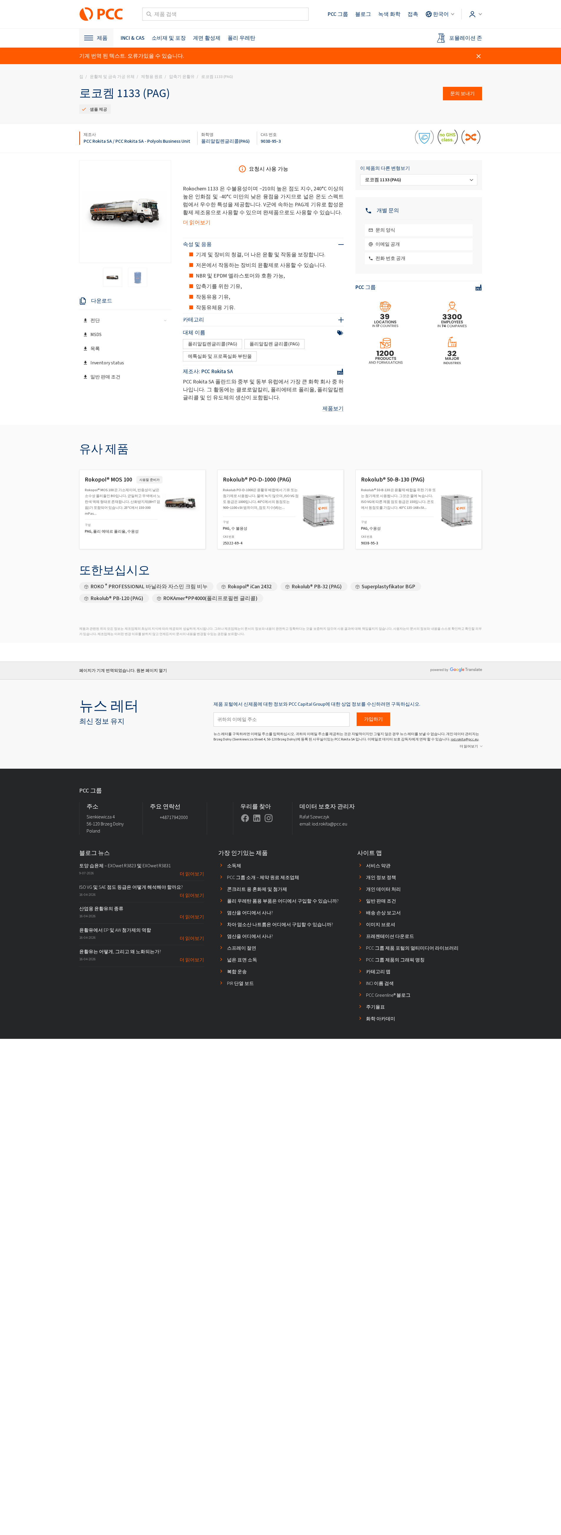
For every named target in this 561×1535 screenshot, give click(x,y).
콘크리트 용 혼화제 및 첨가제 (257, 889)
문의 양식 (385, 230)
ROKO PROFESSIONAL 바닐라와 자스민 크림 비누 (149, 586)
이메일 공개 (387, 244)
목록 (95, 348)
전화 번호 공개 (390, 258)
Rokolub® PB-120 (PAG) (116, 598)
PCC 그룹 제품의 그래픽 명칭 (395, 960)
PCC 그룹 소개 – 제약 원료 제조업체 (263, 877)
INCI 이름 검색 (380, 983)
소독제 (234, 866)
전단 (95, 320)
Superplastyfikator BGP (388, 586)
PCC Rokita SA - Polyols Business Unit (152, 141)
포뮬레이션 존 (465, 37)
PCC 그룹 (337, 14)
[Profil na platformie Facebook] (245, 818)
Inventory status (107, 363)
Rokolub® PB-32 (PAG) (317, 586)
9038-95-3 (271, 141)
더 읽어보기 (197, 222)
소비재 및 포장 (169, 37)
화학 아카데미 (380, 1019)
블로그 (363, 14)
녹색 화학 (389, 14)
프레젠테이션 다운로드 (390, 936)
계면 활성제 (207, 37)
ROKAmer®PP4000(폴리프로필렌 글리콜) (210, 598)
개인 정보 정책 (381, 877)
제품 (102, 37)
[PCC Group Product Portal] (101, 14)
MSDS (96, 334)
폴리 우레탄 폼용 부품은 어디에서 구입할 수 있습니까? (283, 901)
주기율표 (375, 1007)
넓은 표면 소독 (242, 960)
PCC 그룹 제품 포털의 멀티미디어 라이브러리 (412, 948)
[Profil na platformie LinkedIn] (257, 818)
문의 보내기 (462, 93)
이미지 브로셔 (380, 924)
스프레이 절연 (241, 948)
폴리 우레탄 (241, 37)
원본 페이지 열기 (151, 670)
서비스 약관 (378, 866)
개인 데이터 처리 (383, 889)
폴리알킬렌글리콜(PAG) (225, 141)
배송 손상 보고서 (383, 913)
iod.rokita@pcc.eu (465, 739)
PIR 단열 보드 (240, 983)
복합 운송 (237, 971)
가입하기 (373, 719)
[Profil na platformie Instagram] (268, 818)
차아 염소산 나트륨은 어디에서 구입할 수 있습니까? (280, 924)
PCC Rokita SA (98, 141)
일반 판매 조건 (105, 377)
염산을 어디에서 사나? (250, 913)
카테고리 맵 (378, 971)
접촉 (413, 14)
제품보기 (333, 408)
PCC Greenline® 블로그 (388, 995)
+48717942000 (174, 817)
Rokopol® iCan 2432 (250, 586)
